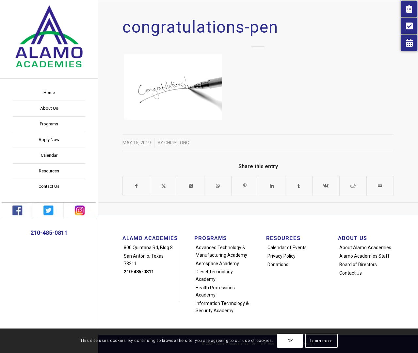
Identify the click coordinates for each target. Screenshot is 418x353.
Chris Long (176, 142)
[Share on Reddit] (353, 186)
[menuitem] (49, 93)
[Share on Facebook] (136, 186)
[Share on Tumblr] (298, 186)
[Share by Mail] (380, 186)
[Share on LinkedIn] (271, 186)
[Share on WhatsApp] (217, 186)
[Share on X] (163, 186)
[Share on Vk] (326, 186)
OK (290, 340)
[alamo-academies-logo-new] (49, 36)
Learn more (321, 340)
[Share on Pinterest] (245, 186)
